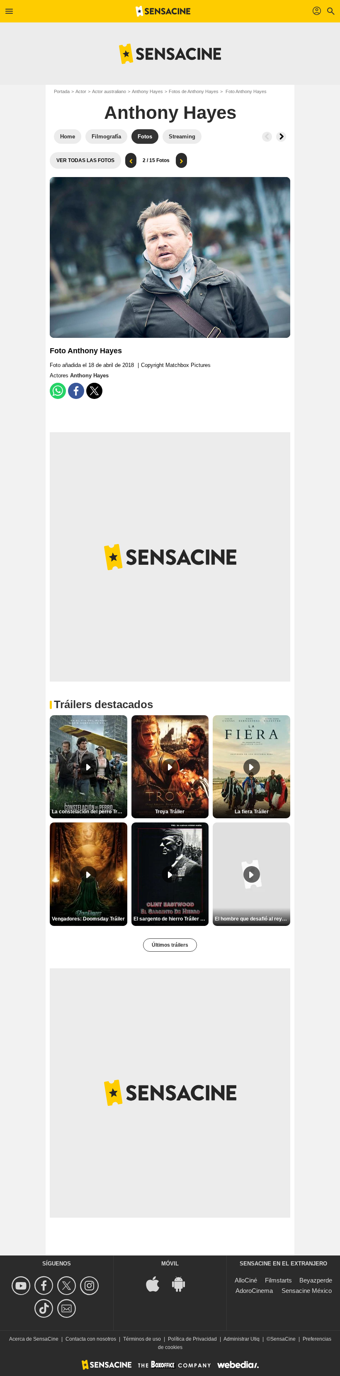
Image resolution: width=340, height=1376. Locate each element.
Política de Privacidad (192, 1339)
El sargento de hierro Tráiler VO (170, 919)
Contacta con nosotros (91, 1339)
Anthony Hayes (147, 91)
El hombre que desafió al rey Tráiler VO (252, 919)
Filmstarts (278, 1280)
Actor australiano (109, 91)
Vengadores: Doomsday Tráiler (88, 919)
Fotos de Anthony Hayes (194, 91)
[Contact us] (67, 1308)
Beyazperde (315, 1280)
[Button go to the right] (281, 137)
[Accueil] (163, 11)
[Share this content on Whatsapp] (58, 391)
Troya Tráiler (170, 812)
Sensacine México (307, 1290)
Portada (62, 91)
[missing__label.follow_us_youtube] (22, 1285)
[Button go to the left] (267, 137)
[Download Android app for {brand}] (183, 1283)
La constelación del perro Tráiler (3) (89, 812)
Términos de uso (142, 1339)
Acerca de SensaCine (33, 1339)
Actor (80, 91)
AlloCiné (246, 1280)
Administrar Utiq (241, 1339)
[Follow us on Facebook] (45, 1285)
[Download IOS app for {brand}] (157, 1283)
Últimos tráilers (170, 945)
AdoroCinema (254, 1290)
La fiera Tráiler (252, 812)
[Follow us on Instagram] (90, 1285)
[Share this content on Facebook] (76, 391)
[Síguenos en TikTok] (45, 1308)
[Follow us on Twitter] (67, 1285)
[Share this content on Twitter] (94, 391)
